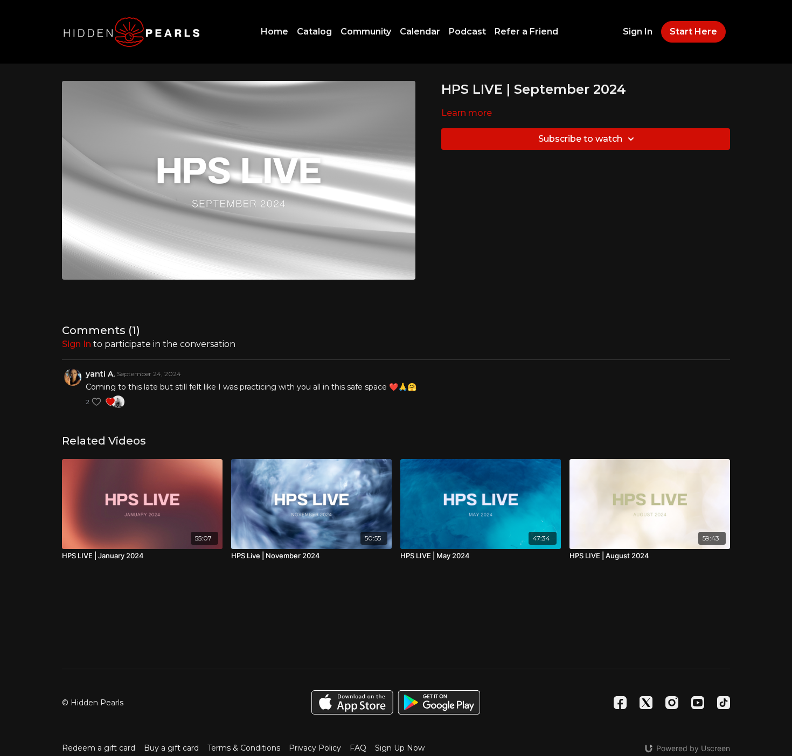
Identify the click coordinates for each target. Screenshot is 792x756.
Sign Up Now (400, 748)
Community (366, 31)
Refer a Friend (526, 31)
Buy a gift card (171, 748)
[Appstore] (352, 702)
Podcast (467, 31)
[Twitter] (646, 702)
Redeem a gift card (98, 748)
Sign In (637, 31)
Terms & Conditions (243, 748)
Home (274, 31)
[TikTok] (723, 702)
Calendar (420, 31)
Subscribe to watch (580, 139)
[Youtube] (697, 702)
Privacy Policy (315, 748)
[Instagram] (671, 702)
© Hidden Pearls (92, 702)
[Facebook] (620, 702)
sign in (76, 344)
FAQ (358, 748)
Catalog (314, 31)
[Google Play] (439, 702)
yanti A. (100, 374)
